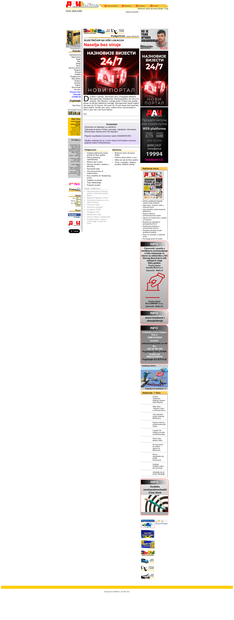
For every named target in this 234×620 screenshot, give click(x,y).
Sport (78, 66)
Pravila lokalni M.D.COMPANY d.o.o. (154, 302)
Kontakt (155, 6)
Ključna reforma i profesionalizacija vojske (152, 215)
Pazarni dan (75, 92)
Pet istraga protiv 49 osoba (152, 239)
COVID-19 (76, 97)
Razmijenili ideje (93, 169)
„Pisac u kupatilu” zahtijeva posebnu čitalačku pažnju (125, 163)
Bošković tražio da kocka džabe (147, 9)
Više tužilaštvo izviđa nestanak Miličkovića (154, 210)
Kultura (78, 81)
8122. (164, 48)
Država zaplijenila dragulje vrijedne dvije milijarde (152, 202)
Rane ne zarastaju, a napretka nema (154, 236)
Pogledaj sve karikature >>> (156, 389)
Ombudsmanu (104, 143)
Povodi (78, 72)
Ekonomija (76, 87)
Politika (78, 74)
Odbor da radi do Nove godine (126, 160)
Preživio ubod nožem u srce (126, 157)
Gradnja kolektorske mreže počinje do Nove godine (97, 154)
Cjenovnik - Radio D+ (154, 306)
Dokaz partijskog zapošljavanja (93, 158)
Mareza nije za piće (94, 162)
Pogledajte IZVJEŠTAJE (154, 359)
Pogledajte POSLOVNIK (154, 351)
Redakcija (142, 6)
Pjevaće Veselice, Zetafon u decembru (98, 165)
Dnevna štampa (112, 6)
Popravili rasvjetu (93, 185)
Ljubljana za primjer (94, 180)
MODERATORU (124, 136)
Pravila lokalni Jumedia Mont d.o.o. (154, 267)
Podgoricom (75, 76)
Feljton (78, 85)
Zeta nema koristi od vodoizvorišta (95, 172)
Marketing (128, 6)
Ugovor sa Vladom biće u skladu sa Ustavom (155, 219)
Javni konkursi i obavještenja (155, 319)
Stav (79, 61)
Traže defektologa (94, 183)
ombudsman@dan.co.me (154, 343)
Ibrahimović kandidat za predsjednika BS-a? (151, 223)
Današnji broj (75, 55)
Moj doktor (76, 79)
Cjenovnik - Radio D (154, 270)
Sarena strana (75, 68)
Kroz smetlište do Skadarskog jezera (99, 177)
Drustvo (77, 89)
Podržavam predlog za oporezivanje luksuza (151, 227)
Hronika (77, 83)
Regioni (77, 70)
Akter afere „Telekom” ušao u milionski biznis (153, 206)
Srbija (78, 63)
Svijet (78, 59)
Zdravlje (77, 94)
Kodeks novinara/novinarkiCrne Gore (155, 489)
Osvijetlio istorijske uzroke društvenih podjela (152, 231)
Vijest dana (76, 57)
